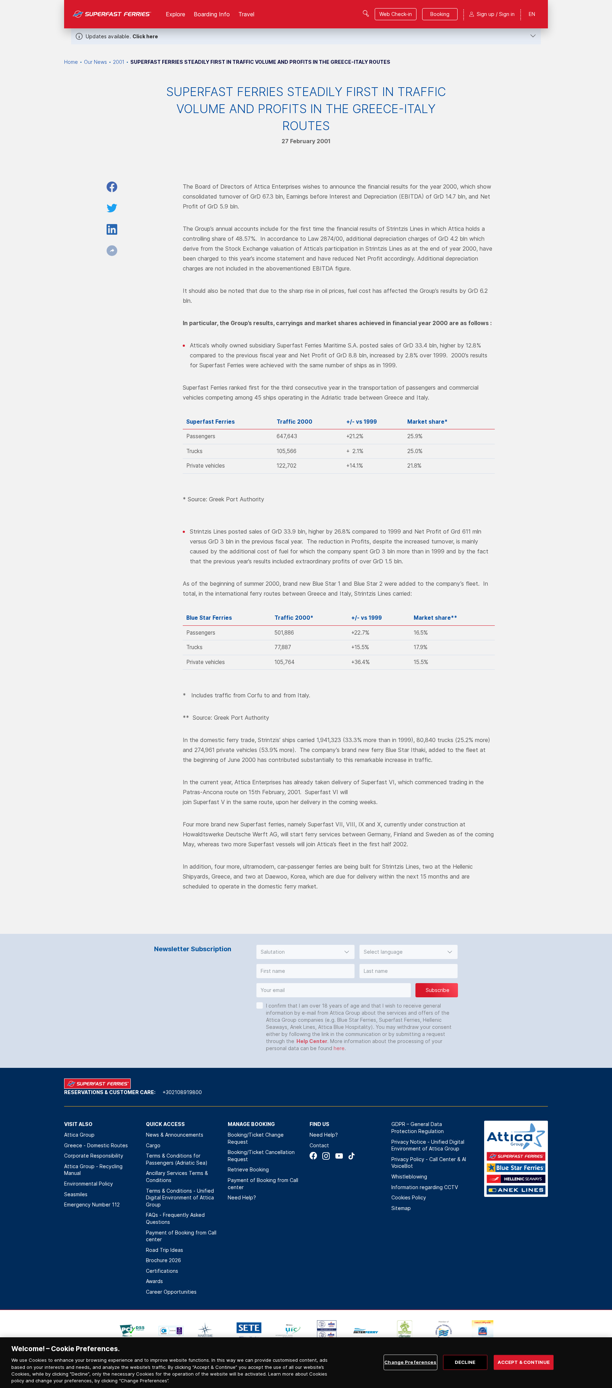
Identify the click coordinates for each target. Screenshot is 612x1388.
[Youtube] (338, 1156)
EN (532, 14)
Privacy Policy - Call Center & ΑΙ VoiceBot (428, 1162)
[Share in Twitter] (112, 208)
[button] (305, 952)
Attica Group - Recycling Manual (93, 1169)
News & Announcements (174, 1135)
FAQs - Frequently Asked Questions (175, 1218)
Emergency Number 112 (92, 1205)
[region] (306, 1362)
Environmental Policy (88, 1184)
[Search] (366, 13)
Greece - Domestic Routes (96, 1145)
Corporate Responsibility (93, 1156)
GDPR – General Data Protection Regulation (417, 1127)
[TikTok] (351, 1156)
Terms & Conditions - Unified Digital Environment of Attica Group (180, 1198)
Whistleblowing (409, 1177)
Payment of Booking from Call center (181, 1236)
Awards (154, 1281)
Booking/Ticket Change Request (256, 1138)
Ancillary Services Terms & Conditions (177, 1176)
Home (71, 62)
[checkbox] (259, 1005)
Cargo (153, 1145)
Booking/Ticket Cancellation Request (261, 1155)
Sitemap (401, 1208)
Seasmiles (75, 1194)
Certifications (162, 1271)
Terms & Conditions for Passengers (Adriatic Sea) (177, 1159)
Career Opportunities (171, 1292)
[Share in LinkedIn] (112, 229)
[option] (132, 1331)
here (339, 1048)
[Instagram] (326, 1156)
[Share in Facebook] (112, 187)
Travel (246, 14)
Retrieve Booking (248, 1169)
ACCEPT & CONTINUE (524, 1362)
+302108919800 (182, 1092)
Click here (145, 36)
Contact (319, 1145)
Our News (95, 62)
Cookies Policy (408, 1197)
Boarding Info (212, 14)
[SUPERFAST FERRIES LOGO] (112, 14)
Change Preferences (410, 1362)
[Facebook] (313, 1156)
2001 (118, 62)
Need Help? (242, 1197)
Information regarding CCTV (424, 1187)
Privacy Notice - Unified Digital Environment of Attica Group (427, 1145)
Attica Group (79, 1135)
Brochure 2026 (163, 1260)
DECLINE (465, 1362)
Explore (175, 14)
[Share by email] (112, 250)
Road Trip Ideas (164, 1250)
